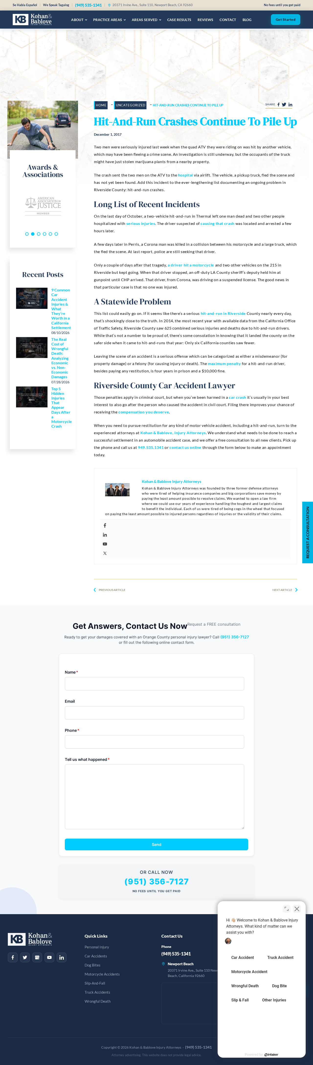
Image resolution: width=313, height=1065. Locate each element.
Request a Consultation (307, 532)
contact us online (185, 447)
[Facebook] (197, 525)
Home (101, 105)
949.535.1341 (151, 447)
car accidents (96, 956)
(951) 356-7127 (234, 636)
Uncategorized (131, 105)
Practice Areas (107, 20)
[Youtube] (197, 544)
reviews (205, 20)
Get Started (285, 20)
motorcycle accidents (102, 974)
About (77, 20)
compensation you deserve (143, 412)
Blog (247, 20)
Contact (228, 20)
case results (179, 20)
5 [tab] (50, 234)
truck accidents (97, 992)
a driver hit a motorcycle (191, 265)
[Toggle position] (287, 909)
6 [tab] (56, 234)
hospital (185, 175)
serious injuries (140, 223)
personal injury (97, 947)
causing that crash (218, 223)
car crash (237, 397)
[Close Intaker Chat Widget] (297, 909)
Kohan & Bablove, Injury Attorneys (173, 432)
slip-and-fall (95, 983)
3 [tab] (38, 234)
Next (73, 206)
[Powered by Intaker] (271, 1054)
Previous (12, 206)
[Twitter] (197, 553)
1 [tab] (27, 234)
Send (156, 844)
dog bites (93, 965)
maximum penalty (224, 363)
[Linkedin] (197, 534)
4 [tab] (44, 234)
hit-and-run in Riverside (223, 313)
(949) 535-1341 (88, 5)
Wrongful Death (98, 1001)
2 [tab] (32, 234)
